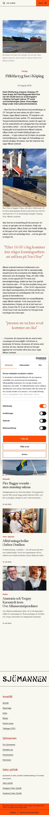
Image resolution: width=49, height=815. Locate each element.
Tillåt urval (24, 447)
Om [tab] (40, 365)
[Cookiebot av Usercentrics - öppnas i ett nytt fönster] (35, 358)
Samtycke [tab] (9, 365)
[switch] (42, 413)
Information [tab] (24, 365)
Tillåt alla (24, 439)
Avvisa (24, 454)
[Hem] (24, 678)
